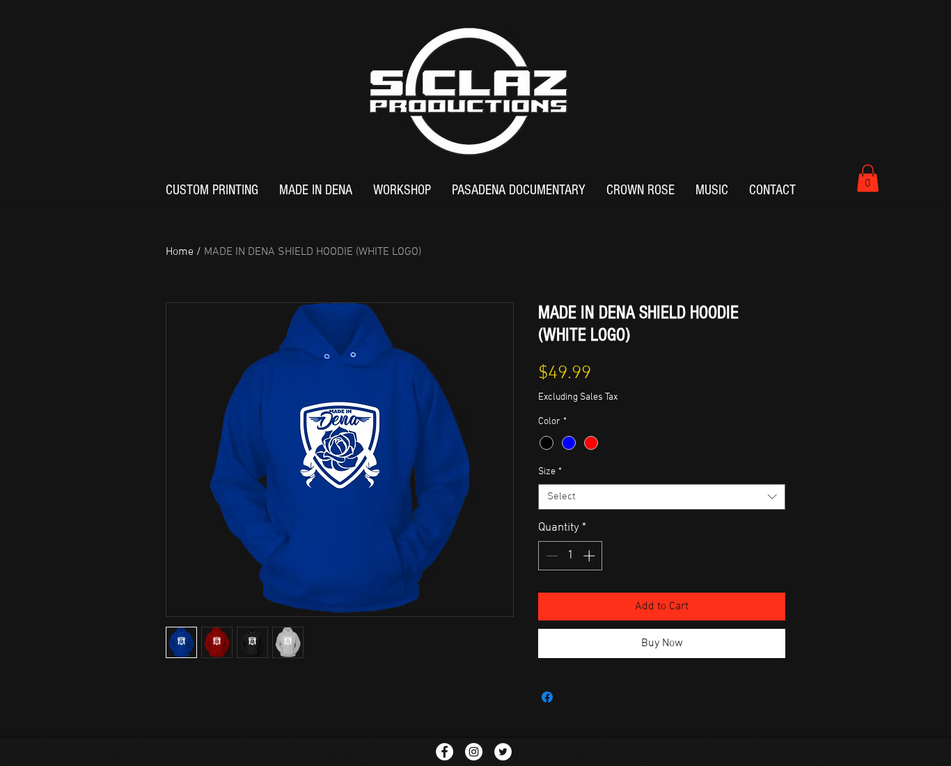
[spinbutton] (570, 556)
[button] (867, 178)
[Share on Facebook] (547, 697)
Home (180, 252)
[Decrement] (550, 556)
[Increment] (590, 556)
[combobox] (661, 497)
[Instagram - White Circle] (473, 751)
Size (550, 472)
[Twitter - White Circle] (503, 751)
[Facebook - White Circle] (444, 751)
